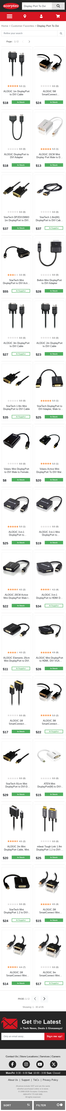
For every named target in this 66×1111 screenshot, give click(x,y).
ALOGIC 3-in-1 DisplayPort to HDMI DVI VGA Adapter (49, 597)
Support (25, 1080)
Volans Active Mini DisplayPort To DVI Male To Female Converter (49, 472)
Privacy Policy (50, 1080)
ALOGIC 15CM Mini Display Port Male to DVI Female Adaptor (49, 157)
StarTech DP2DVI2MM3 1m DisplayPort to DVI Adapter (16, 220)
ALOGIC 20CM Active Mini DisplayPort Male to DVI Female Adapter (16, 597)
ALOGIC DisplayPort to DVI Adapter (16, 156)
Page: (9, 41)
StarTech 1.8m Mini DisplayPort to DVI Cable (16, 408)
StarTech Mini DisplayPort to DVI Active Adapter (16, 283)
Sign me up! (54, 1036)
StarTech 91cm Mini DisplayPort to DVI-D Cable (16, 786)
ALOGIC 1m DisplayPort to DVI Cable (16, 93)
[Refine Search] (61, 33)
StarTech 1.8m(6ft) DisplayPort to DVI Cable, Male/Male (49, 220)
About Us (13, 1080)
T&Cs (36, 1080)
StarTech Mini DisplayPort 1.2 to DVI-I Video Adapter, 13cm (16, 912)
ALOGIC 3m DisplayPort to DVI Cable (16, 345)
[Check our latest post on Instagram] (26, 1065)
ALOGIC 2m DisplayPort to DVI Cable (49, 345)
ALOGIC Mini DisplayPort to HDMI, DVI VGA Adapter (49, 660)
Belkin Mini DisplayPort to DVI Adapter (49, 282)
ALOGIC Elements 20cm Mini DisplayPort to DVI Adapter (16, 660)
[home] (11, 6)
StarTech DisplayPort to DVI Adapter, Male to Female (49, 409)
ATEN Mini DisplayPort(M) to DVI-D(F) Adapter (49, 786)
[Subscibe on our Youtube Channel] (40, 1065)
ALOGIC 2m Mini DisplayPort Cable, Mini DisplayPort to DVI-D (16, 849)
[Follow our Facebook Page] (13, 1065)
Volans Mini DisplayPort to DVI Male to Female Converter (16, 472)
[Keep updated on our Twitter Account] (53, 1065)
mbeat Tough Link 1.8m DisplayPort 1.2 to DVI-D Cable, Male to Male (49, 849)
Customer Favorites (23, 25)
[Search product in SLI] (58, 6)
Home (5, 25)
